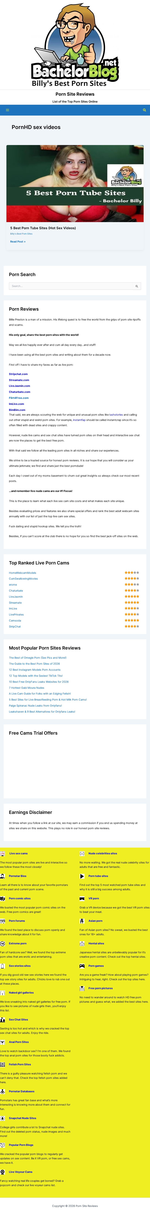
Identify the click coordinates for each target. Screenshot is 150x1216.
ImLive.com (16, 404)
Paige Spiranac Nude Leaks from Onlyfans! (35, 705)
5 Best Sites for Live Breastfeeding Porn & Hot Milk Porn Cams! (48, 699)
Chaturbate (16, 590)
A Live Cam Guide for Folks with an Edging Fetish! (40, 693)
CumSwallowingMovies (23, 578)
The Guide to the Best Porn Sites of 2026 (34, 663)
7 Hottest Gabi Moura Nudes (26, 687)
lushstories (116, 414)
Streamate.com (19, 380)
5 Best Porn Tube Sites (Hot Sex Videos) (43, 228)
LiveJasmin (16, 596)
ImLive (13, 608)
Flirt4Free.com (19, 398)
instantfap (79, 420)
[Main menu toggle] (7, 110)
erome (13, 584)
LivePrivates (16, 614)
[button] (144, 110)
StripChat (15, 626)
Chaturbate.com (19, 392)
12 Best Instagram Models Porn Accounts (35, 669)
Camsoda (15, 620)
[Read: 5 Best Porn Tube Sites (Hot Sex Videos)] (75, 183)
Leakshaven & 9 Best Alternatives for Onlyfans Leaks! (42, 711)
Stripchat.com (18, 374)
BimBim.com (17, 410)
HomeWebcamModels (22, 572)
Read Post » (18, 242)
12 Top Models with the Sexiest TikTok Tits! (36, 675)
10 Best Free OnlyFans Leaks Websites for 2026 (39, 681)
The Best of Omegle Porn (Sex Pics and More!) (37, 657)
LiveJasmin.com (19, 386)
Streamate (15, 602)
